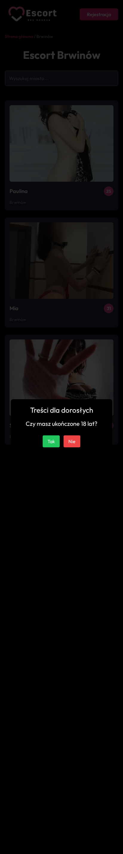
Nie (72, 441)
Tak (51, 441)
